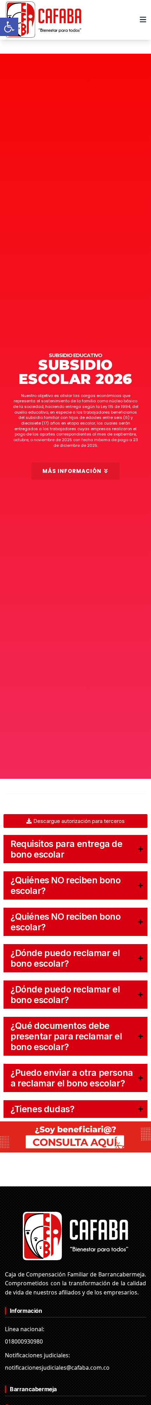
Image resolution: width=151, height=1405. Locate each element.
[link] (9, 27)
